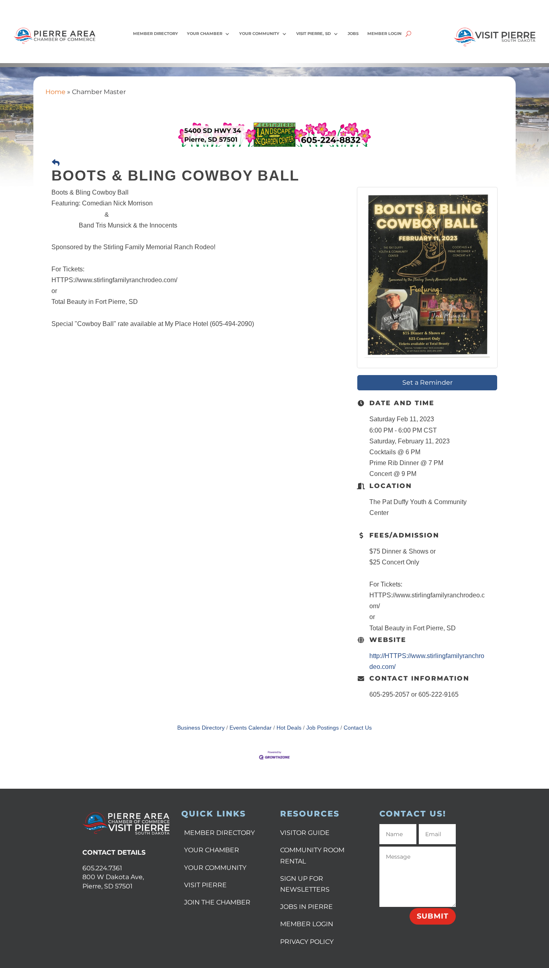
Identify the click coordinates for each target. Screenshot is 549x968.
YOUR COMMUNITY (215, 868)
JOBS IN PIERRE (306, 907)
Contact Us (358, 728)
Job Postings (322, 728)
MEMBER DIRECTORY (219, 833)
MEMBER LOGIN (306, 924)
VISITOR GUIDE (305, 833)
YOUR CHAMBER (211, 850)
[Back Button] (55, 163)
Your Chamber (204, 33)
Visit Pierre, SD (313, 33)
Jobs (353, 33)
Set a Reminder (427, 382)
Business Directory (201, 728)
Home (55, 92)
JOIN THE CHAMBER (217, 902)
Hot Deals (289, 728)
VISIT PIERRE (205, 885)
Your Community (259, 33)
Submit (433, 916)
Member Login (384, 33)
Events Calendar (250, 728)
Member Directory (155, 33)
